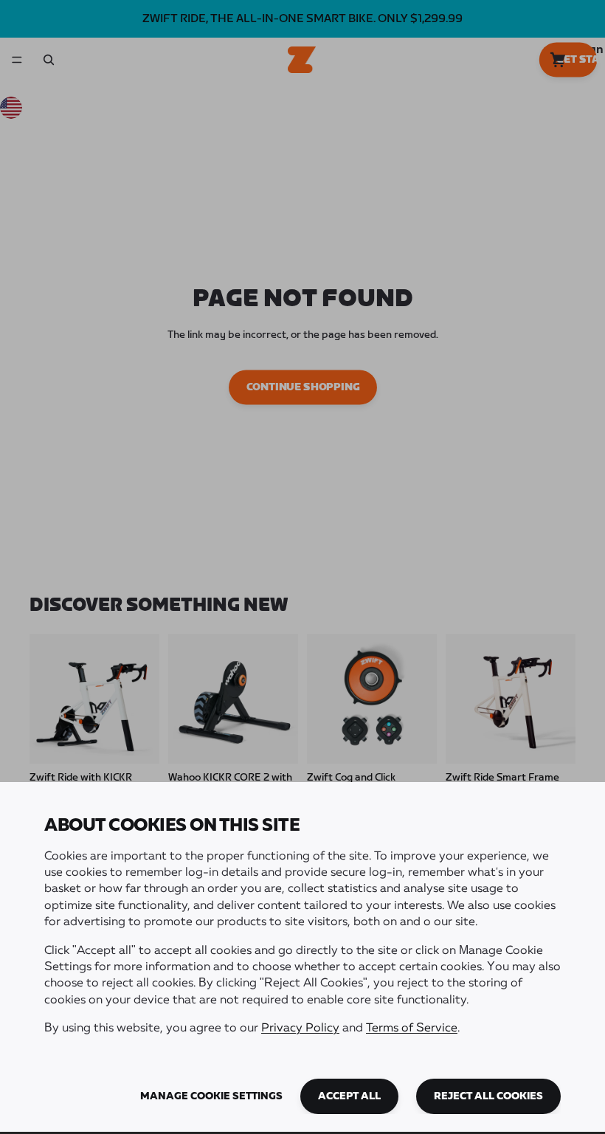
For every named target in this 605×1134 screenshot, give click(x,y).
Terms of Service (411, 1028)
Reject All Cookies (488, 1096)
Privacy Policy (300, 1028)
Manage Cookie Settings (211, 1096)
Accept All (349, 1096)
